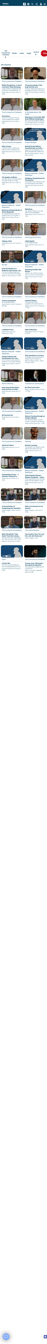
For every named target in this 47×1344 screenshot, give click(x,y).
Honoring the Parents (33, 237)
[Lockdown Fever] (12, 324)
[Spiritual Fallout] (12, 440)
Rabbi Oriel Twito (30, 124)
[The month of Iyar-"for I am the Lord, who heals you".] (35, 529)
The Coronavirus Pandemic (6, 53)
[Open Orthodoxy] (35, 324)
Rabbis (14, 53)
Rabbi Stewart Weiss (8, 92)
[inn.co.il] (24, 4)
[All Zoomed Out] (12, 410)
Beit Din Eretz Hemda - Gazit (34, 153)
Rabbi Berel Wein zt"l (8, 121)
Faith (4, 559)
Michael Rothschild (8, 568)
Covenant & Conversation (34, 383)
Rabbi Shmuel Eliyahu (32, 92)
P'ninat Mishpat (31, 142)
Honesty (28, 441)
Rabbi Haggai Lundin (8, 510)
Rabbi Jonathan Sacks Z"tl (33, 389)
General (36, 53)
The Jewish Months (32, 530)
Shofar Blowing (7, 383)
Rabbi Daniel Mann (31, 185)
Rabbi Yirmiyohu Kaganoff (33, 570)
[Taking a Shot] (12, 236)
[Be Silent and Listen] (35, 382)
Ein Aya (4, 265)
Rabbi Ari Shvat (7, 276)
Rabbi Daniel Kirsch (31, 245)
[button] (45, 1337)
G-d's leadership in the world (33, 113)
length (29, 53)
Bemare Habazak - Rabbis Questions (34, 174)
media (22, 53)
